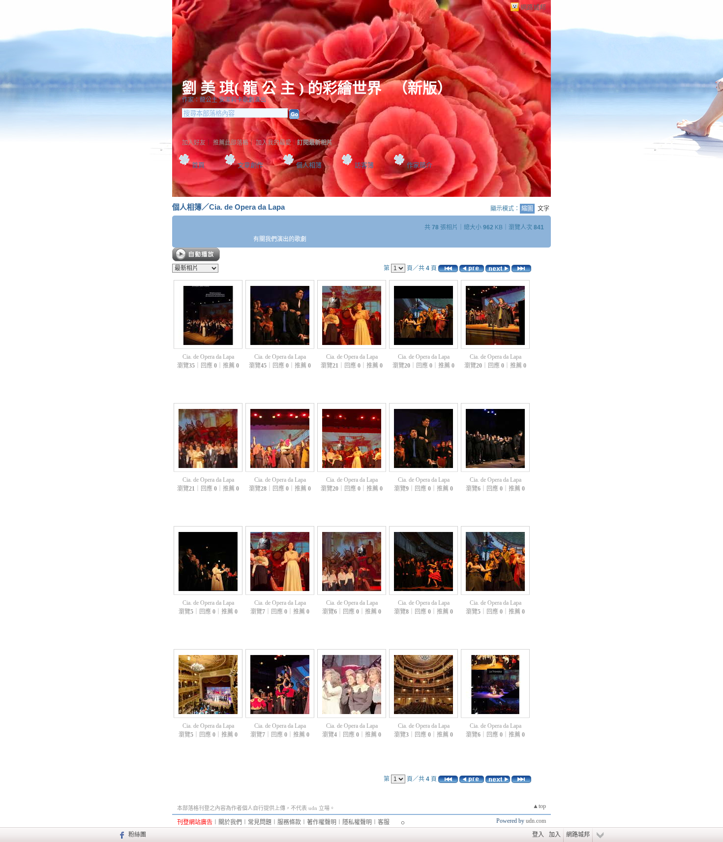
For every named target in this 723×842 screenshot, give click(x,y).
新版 (422, 88)
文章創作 (250, 165)
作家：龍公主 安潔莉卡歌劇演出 (224, 99)
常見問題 (259, 822)
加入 (555, 834)
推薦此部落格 (230, 142)
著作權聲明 (321, 822)
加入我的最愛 (273, 142)
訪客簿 (364, 165)
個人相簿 (309, 165)
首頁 (198, 165)
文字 (543, 208)
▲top (539, 806)
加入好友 (194, 142)
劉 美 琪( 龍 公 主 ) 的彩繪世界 (284, 88)
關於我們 (230, 822)
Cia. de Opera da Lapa (247, 207)
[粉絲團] (121, 834)
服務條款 (289, 822)
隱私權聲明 (357, 822)
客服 (384, 822)
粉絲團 (137, 834)
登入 (538, 834)
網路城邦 (533, 7)
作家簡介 (419, 165)
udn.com (536, 820)
